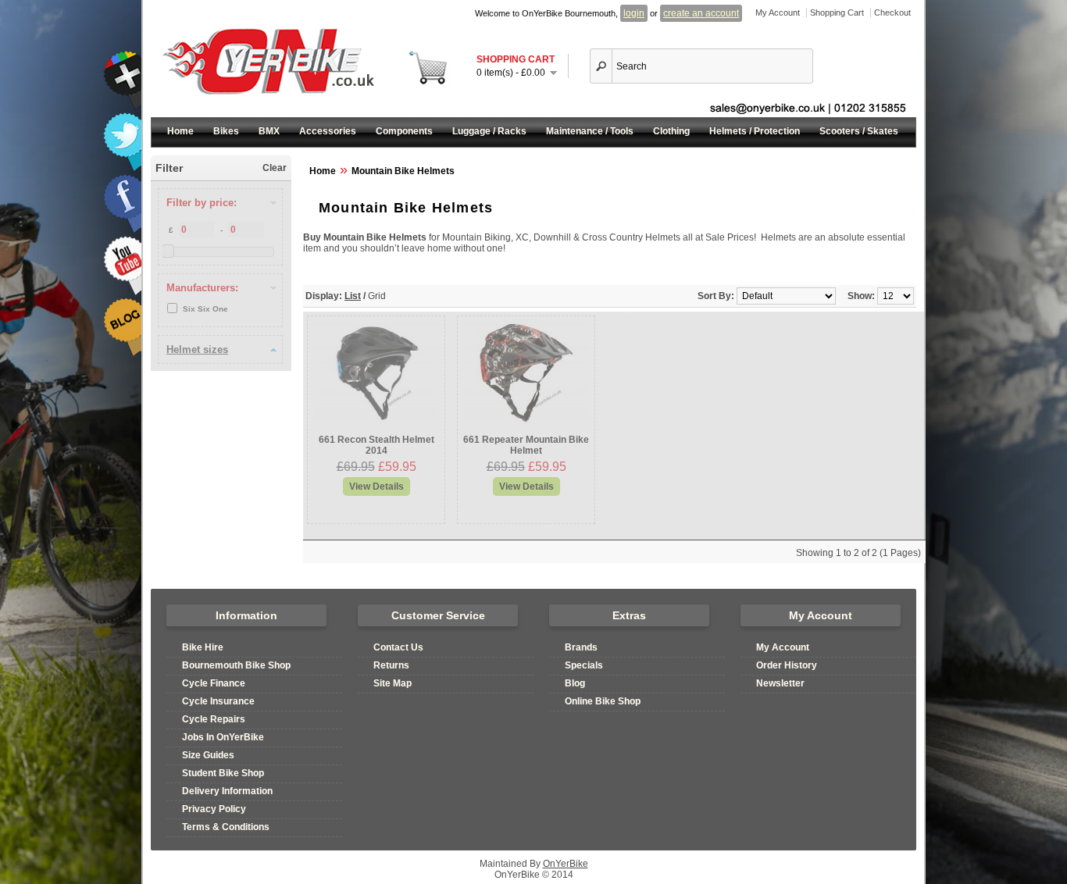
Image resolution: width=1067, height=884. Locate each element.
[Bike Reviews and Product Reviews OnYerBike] (122, 353)
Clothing (671, 131)
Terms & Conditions (225, 827)
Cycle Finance (213, 683)
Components (404, 131)
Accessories (327, 131)
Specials (584, 665)
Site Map (392, 683)
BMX (269, 131)
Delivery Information (227, 791)
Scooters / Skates (858, 131)
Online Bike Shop (603, 701)
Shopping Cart (837, 12)
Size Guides (208, 755)
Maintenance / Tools (589, 131)
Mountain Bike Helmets (403, 171)
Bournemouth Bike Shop (236, 665)
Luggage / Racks (489, 131)
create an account (701, 13)
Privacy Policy (214, 809)
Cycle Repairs (213, 719)
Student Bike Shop (223, 773)
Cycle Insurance (218, 701)
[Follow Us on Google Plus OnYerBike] (122, 107)
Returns (391, 665)
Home (180, 131)
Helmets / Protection (754, 131)
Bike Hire (202, 647)
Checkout (892, 12)
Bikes (226, 131)
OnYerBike (565, 863)
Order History (786, 665)
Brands (581, 647)
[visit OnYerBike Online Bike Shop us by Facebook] (122, 230)
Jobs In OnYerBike (223, 737)
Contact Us (398, 647)
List (352, 296)
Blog (575, 683)
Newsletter (780, 683)
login (633, 13)
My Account (777, 12)
